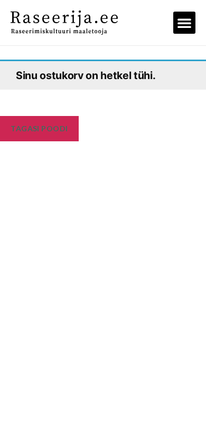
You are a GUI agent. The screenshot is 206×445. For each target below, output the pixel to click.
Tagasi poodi (39, 128)
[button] (184, 23)
